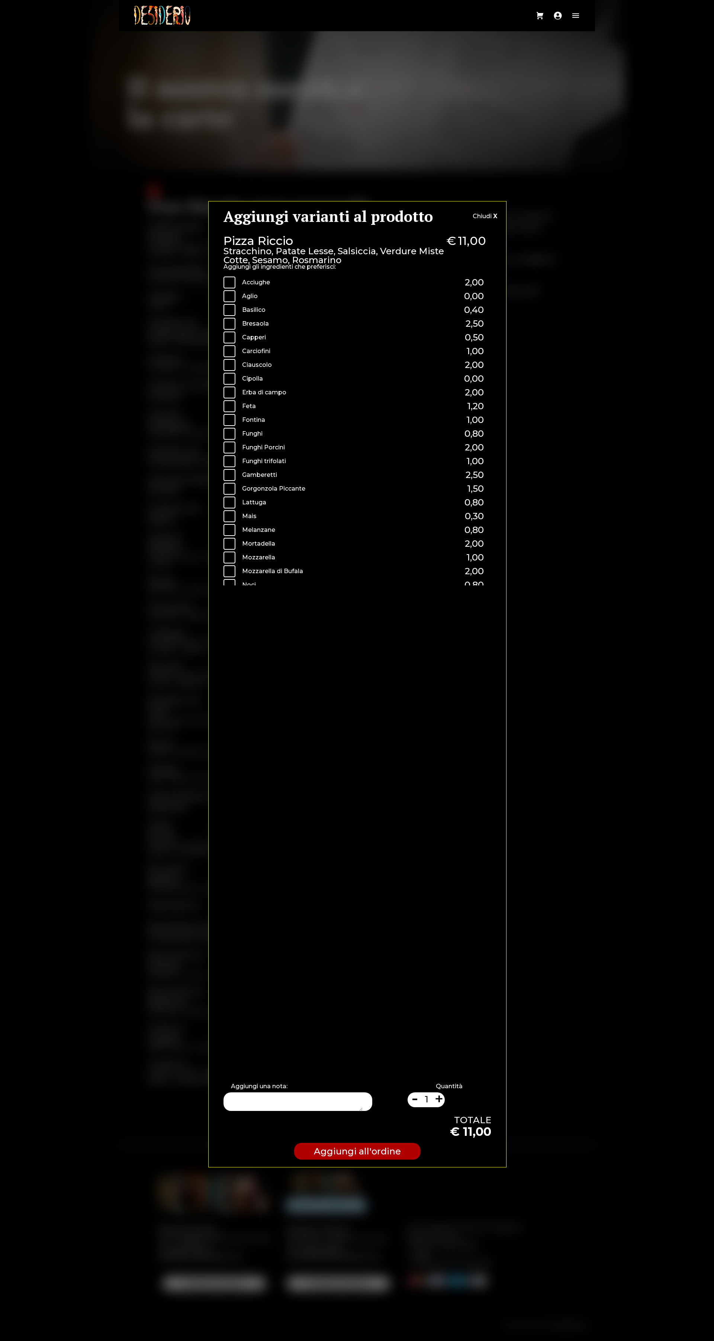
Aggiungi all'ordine (357, 1151)
